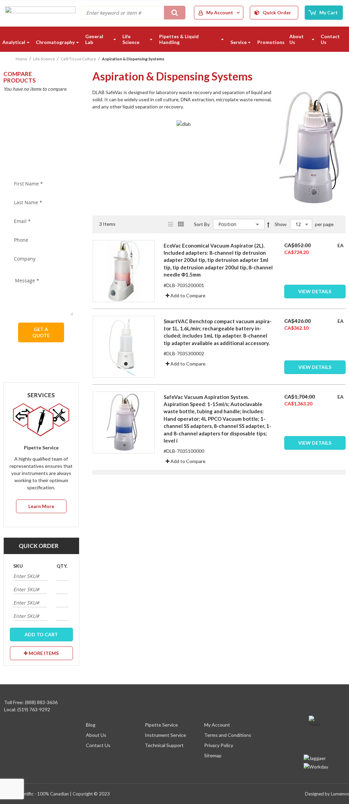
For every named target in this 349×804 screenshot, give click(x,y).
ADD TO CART (41, 634)
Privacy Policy (218, 745)
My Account (217, 725)
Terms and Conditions (227, 735)
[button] (186, 295)
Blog (90, 725)
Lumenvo (340, 793)
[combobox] (133, 12)
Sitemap (213, 755)
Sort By (202, 224)
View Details (314, 291)
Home (21, 58)
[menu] (174, 39)
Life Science (44, 58)
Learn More (41, 506)
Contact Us (98, 745)
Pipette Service (161, 725)
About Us (96, 735)
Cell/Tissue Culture (78, 58)
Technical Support (164, 745)
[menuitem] (16, 42)
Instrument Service (165, 735)
